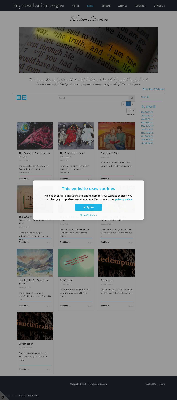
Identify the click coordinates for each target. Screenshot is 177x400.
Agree (90, 207)
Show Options (88, 215)
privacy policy (123, 199)
